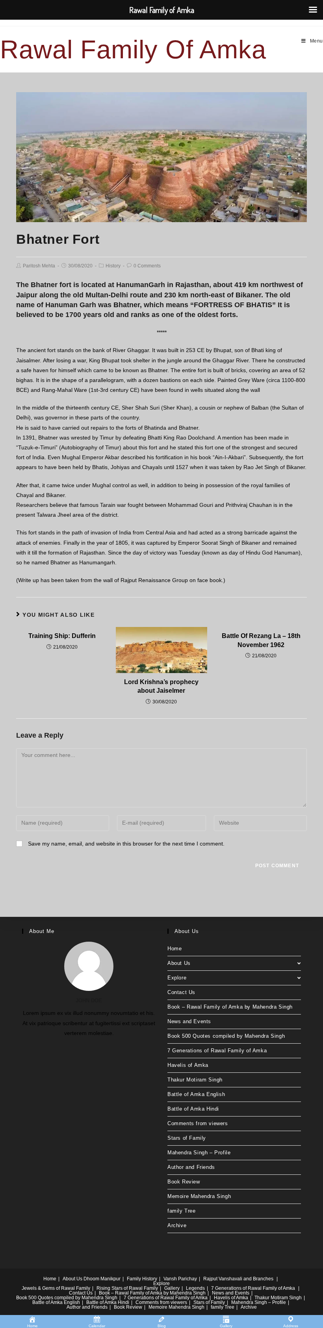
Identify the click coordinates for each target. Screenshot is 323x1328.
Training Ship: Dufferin (62, 635)
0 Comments (147, 266)
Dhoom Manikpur (102, 1279)
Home (174, 948)
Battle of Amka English (196, 1094)
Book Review (183, 1182)
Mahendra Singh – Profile (198, 1153)
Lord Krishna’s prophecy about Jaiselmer (161, 686)
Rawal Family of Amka (133, 49)
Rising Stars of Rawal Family (127, 1288)
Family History (142, 1279)
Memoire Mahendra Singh (199, 1196)
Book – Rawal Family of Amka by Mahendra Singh (230, 1007)
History (113, 266)
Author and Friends (191, 1167)
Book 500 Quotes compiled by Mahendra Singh (226, 1036)
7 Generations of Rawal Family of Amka (217, 1050)
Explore (176, 978)
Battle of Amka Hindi (193, 1109)
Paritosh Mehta (39, 266)
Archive (176, 1225)
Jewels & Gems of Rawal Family (56, 1288)
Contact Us (181, 992)
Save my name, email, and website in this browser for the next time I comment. (126, 843)
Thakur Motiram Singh (195, 1080)
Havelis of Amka (187, 1065)
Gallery (172, 1288)
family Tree (181, 1211)
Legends (195, 1288)
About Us (179, 963)
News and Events (189, 1021)
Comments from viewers (197, 1123)
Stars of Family (186, 1138)
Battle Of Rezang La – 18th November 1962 (261, 640)
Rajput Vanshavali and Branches (238, 1279)
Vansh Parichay (180, 1279)
